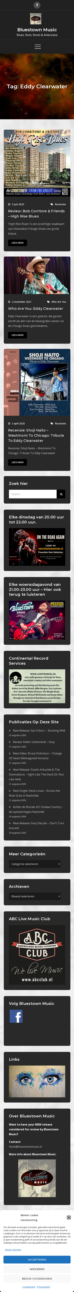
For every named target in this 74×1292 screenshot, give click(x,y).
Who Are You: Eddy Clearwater (35, 308)
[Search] (61, 494)
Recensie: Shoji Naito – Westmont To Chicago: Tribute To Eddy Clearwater (36, 435)
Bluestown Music (37, 29)
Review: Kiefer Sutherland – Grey (34, 742)
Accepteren (37, 1259)
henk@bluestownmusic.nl (25, 1147)
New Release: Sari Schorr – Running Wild (39, 730)
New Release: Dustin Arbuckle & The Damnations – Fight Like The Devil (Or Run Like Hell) (36, 774)
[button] (69, 1217)
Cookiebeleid (28, 1286)
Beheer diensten (13, 1249)
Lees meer (18, 242)
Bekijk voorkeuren (37, 1278)
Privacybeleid (43, 1286)
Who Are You (58, 301)
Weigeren (37, 1269)
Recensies (60, 204)
